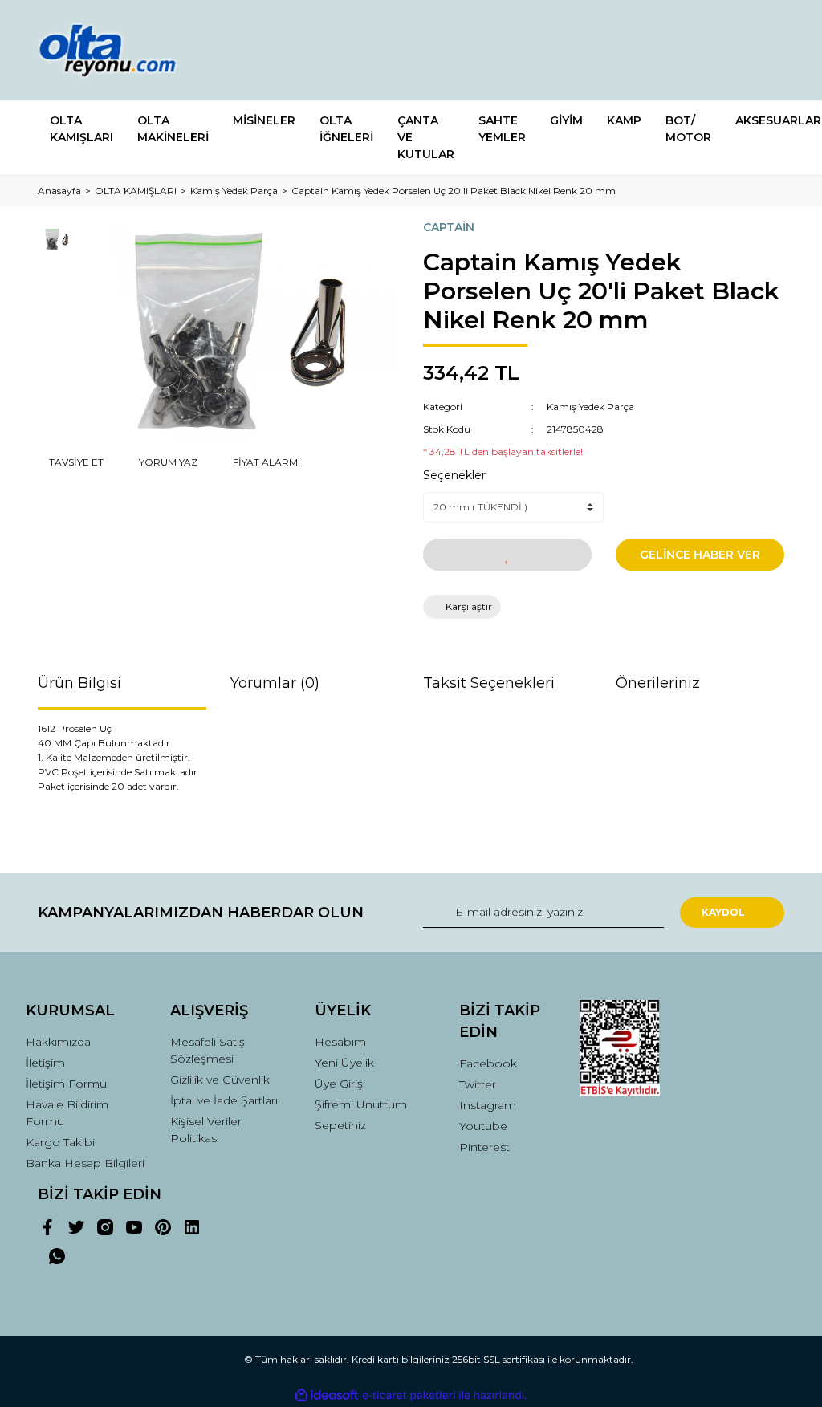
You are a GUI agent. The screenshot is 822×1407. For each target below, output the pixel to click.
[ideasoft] (327, 1395)
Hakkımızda (58, 1042)
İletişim (45, 1062)
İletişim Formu (66, 1083)
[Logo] (122, 50)
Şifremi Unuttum (361, 1104)
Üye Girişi (340, 1083)
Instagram (487, 1105)
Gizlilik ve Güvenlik (220, 1079)
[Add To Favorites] (507, 555)
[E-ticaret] (409, 1396)
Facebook (488, 1063)
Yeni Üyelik (344, 1062)
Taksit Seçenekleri (489, 683)
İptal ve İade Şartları (224, 1100)
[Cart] (765, 50)
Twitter (477, 1084)
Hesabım (340, 1042)
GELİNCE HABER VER (700, 554)
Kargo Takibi (60, 1142)
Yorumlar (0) (274, 683)
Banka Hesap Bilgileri (85, 1163)
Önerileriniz (658, 683)
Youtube (483, 1126)
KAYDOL (723, 912)
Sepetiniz (340, 1125)
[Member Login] (700, 50)
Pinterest (484, 1147)
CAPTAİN (448, 227)
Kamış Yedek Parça (590, 407)
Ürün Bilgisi (79, 683)
